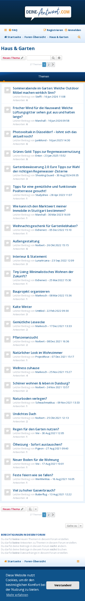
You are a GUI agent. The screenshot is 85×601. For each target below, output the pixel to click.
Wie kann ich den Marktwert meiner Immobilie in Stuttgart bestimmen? (40, 208)
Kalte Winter (22, 307)
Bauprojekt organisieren (31, 291)
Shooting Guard (44, 175)
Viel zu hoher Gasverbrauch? (34, 490)
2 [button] (48, 64)
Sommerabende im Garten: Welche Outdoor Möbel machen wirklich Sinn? (46, 90)
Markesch (41, 295)
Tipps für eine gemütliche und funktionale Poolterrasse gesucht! (44, 188)
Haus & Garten (18, 48)
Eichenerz (41, 230)
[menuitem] (12, 30)
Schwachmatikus (45, 402)
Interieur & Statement (30, 256)
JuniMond (40, 140)
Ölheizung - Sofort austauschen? (37, 444)
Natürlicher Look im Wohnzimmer (38, 352)
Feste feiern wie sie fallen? (33, 475)
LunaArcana (42, 260)
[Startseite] (42, 12)
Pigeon (39, 448)
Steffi (38, 96)
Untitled (39, 311)
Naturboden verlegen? (30, 398)
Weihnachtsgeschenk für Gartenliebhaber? (45, 226)
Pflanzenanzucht (25, 337)
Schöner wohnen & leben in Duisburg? (41, 383)
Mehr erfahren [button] (17, 595)
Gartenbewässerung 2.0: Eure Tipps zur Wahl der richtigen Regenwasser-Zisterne (46, 169)
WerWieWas (42, 479)
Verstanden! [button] (62, 585)
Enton (38, 155)
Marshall (40, 120)
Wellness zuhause (26, 368)
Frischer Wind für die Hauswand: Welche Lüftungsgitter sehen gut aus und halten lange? (44, 112)
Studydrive (41, 195)
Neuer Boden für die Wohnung (36, 460)
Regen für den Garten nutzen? (36, 429)
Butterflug (41, 494)
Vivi (37, 433)
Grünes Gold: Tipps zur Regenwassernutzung (46, 151)
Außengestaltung (26, 241)
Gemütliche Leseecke (29, 322)
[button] (53, 64)
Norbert (39, 245)
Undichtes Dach (24, 414)
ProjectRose (42, 356)
